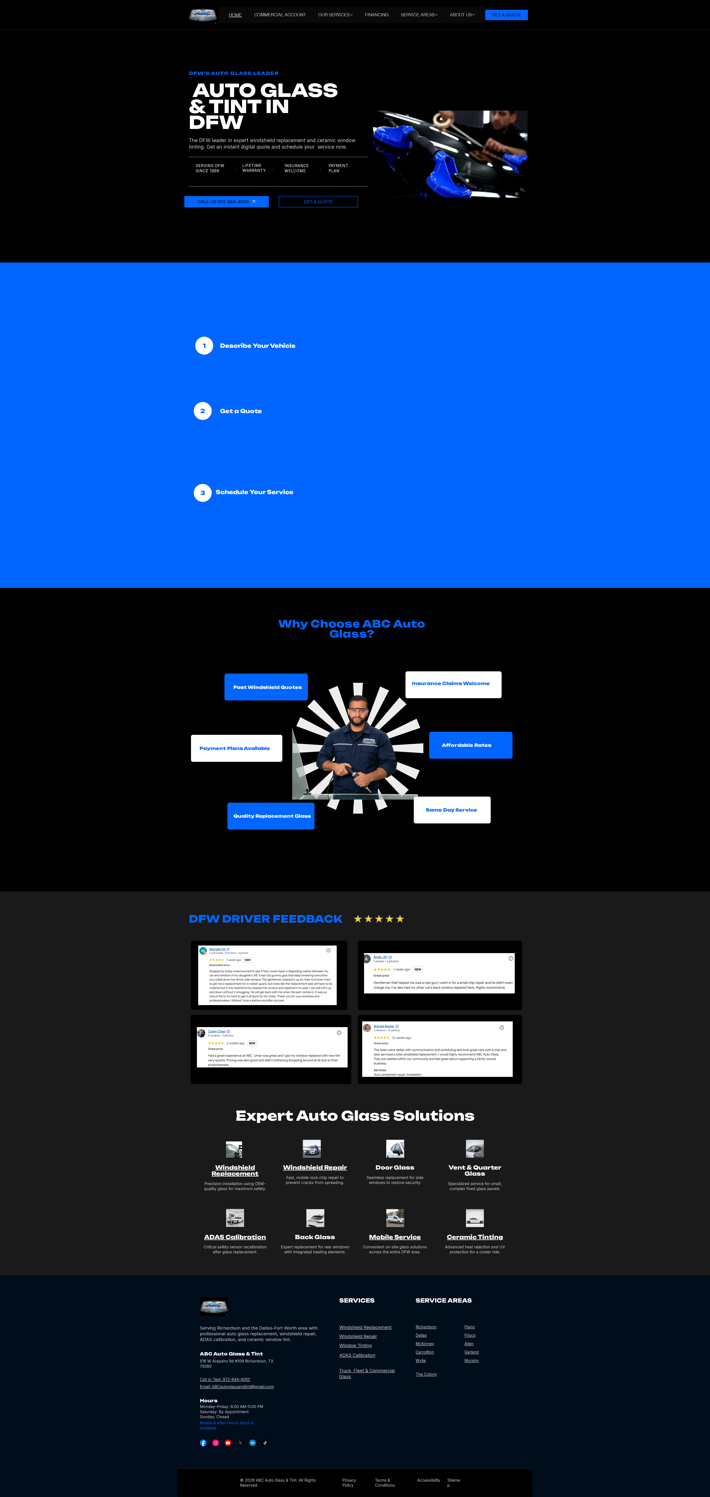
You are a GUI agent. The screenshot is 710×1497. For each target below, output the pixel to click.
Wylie (421, 1360)
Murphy (471, 1360)
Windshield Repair (315, 1167)
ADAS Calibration (235, 1237)
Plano (469, 1327)
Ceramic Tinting (475, 1237)
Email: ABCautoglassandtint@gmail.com (237, 1386)
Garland (471, 1352)
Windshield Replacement (235, 1170)
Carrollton (425, 1352)
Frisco (470, 1335)
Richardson (426, 1327)
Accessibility (428, 1480)
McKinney (425, 1343)
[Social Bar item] (203, 1442)
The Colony (426, 1374)
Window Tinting (355, 1345)
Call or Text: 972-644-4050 (225, 1379)
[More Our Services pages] (351, 15)
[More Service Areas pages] (436, 15)
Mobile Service (395, 1237)
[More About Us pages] (473, 15)
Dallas (421, 1335)
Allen (469, 1343)
